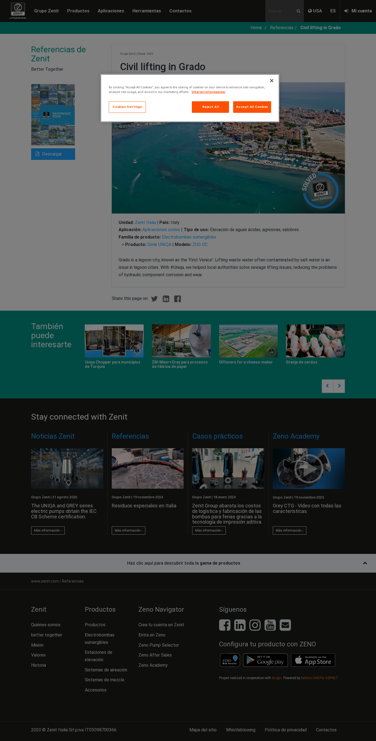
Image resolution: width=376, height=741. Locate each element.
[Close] (272, 81)
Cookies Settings (127, 107)
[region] (189, 98)
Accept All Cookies (252, 107)
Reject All (210, 107)
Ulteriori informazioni (208, 92)
